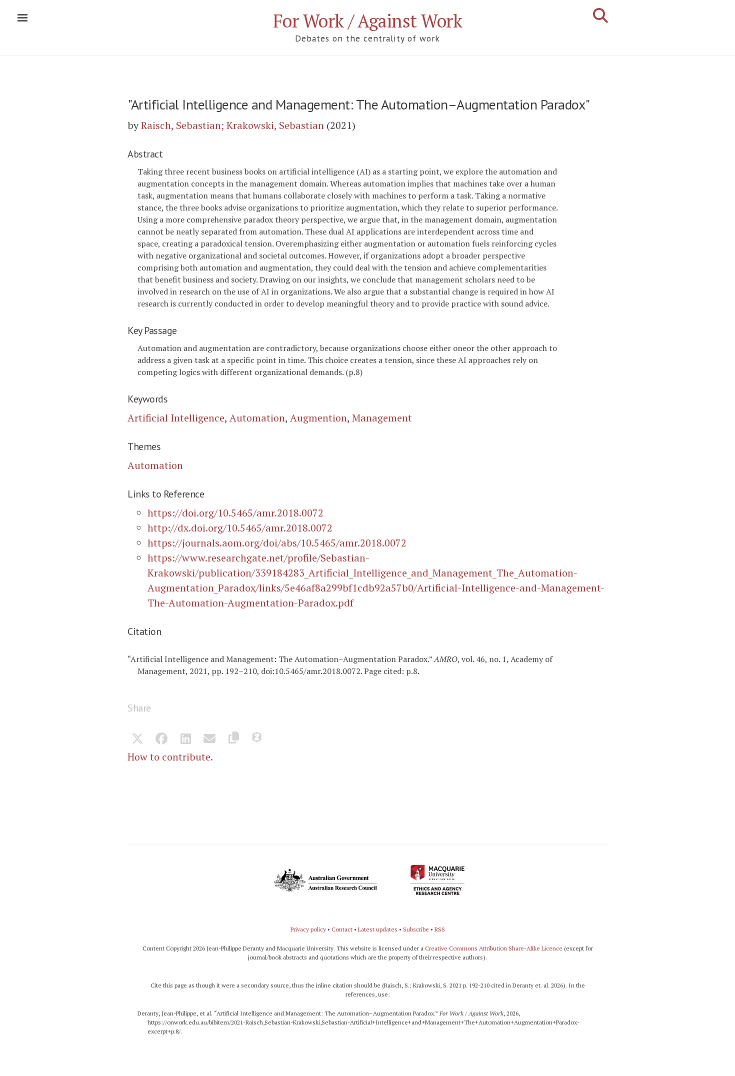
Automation (257, 417)
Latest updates (378, 929)
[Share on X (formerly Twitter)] (138, 740)
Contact (342, 929)
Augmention (318, 417)
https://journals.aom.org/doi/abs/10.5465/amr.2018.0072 (277, 543)
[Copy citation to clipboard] (234, 740)
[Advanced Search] (600, 15)
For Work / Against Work (367, 20)
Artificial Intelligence (176, 417)
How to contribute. (170, 757)
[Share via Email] (210, 740)
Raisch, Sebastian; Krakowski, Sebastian (232, 125)
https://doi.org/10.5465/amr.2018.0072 (236, 513)
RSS (439, 929)
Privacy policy (308, 929)
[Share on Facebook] (162, 740)
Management (382, 417)
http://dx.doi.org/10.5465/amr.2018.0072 (240, 527)
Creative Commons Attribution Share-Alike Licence (493, 948)
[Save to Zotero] (258, 740)
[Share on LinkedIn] (186, 740)
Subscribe (416, 929)
